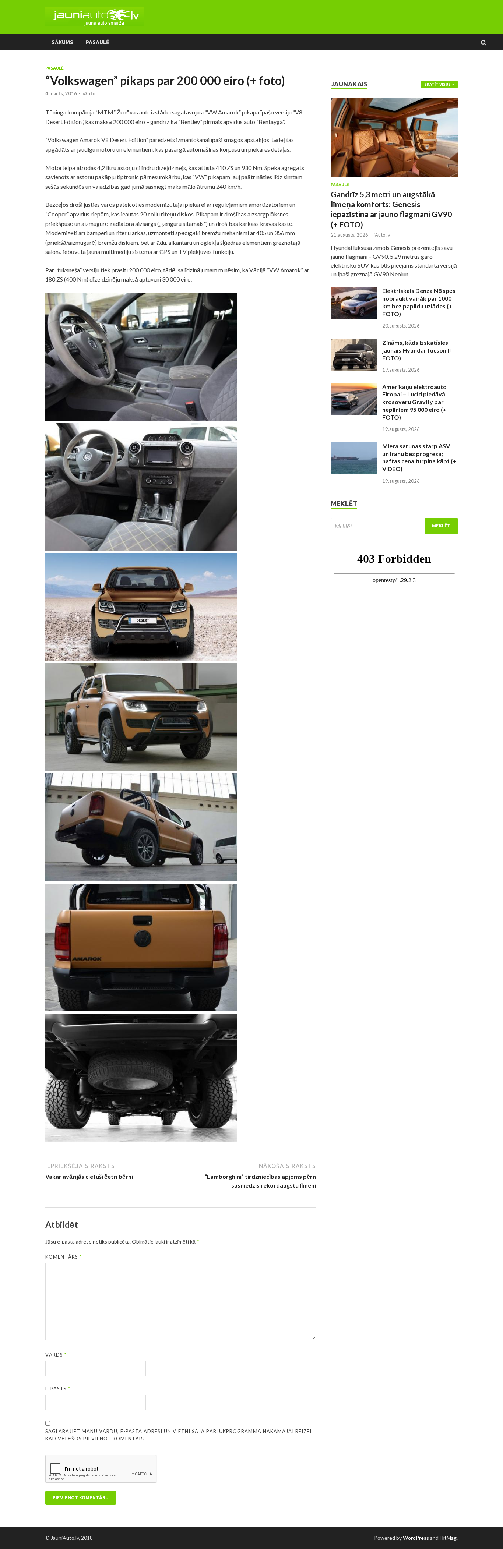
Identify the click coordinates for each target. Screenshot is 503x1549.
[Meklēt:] (394, 526)
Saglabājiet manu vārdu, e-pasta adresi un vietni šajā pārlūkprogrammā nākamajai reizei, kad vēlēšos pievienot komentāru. (179, 1435)
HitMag (448, 1538)
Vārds (56, 1355)
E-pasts (57, 1388)
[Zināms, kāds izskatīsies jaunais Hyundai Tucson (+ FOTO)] (354, 343)
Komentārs (63, 1257)
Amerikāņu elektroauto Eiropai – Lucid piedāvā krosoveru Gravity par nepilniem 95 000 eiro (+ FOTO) (414, 402)
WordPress (416, 1538)
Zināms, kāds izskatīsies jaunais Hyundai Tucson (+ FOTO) (417, 350)
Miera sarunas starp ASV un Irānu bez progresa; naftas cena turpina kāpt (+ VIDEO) (419, 457)
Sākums (62, 42)
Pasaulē (97, 42)
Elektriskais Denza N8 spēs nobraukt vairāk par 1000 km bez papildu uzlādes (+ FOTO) (418, 302)
